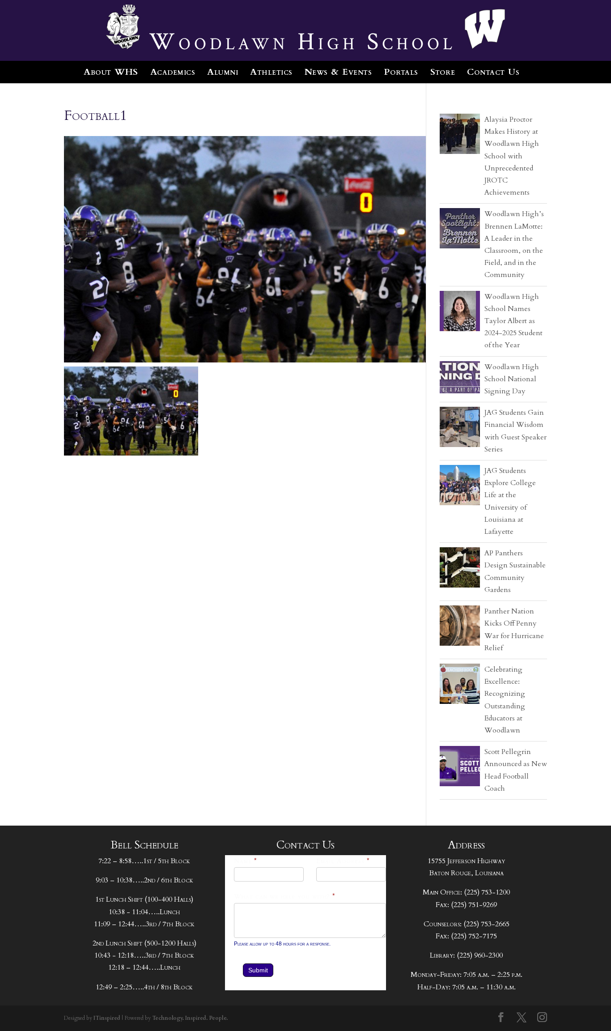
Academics (172, 72)
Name (245, 861)
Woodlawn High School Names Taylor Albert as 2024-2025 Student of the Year (513, 321)
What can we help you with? (284, 896)
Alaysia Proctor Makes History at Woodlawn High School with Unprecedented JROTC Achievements (511, 156)
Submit (258, 970)
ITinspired (106, 1018)
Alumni (222, 72)
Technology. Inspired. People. (190, 1018)
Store (442, 72)
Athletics (271, 72)
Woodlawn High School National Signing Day (511, 379)
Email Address (343, 861)
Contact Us (493, 72)
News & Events (338, 72)
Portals (401, 72)
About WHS (111, 72)
